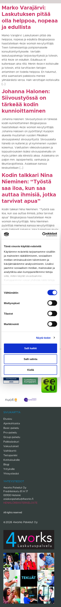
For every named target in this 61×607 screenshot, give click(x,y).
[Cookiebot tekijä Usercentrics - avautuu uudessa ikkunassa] (43, 234)
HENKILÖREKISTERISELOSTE (20, 503)
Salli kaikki (30, 348)
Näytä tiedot (43, 337)
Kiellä (30, 369)
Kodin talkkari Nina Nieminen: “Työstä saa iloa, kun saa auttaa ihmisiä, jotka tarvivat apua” (29, 188)
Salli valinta (30, 359)
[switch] (52, 303)
